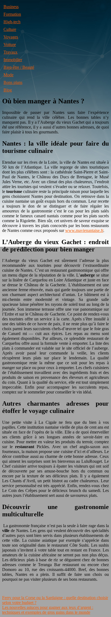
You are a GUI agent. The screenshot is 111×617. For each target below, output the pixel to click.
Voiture (10, 44)
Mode (8, 75)
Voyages (11, 37)
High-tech (12, 21)
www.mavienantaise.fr (84, 230)
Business (11, 6)
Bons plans (13, 82)
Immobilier (13, 59)
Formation (12, 14)
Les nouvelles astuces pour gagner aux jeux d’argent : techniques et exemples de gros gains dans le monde (47, 610)
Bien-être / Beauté (19, 67)
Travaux (11, 52)
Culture (10, 29)
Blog (8, 90)
